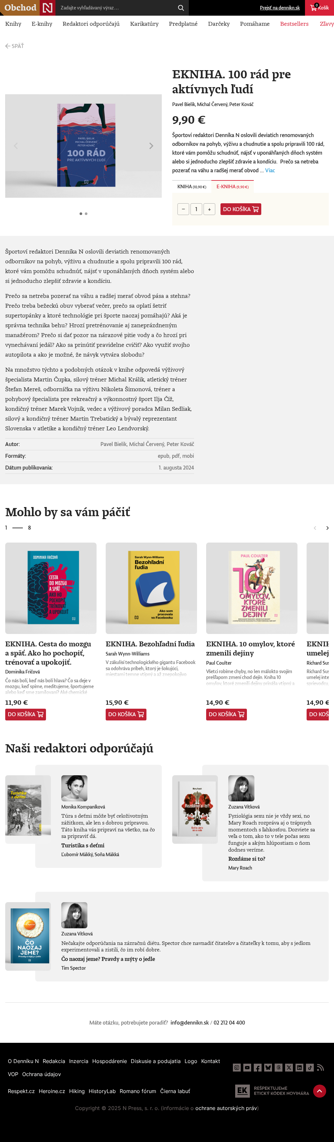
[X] (289, 1067)
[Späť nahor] (319, 1091)
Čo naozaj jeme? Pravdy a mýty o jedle (108, 959)
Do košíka (237, 209)
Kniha (191, 186)
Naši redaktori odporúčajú (79, 748)
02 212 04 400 (229, 1022)
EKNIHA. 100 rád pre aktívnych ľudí (81, 213)
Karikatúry (144, 23)
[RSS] (320, 1067)
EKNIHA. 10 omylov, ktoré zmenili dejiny (250, 648)
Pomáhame (255, 23)
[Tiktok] (310, 1067)
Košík (322, 7)
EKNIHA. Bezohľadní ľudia (150, 643)
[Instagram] (237, 1067)
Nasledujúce (151, 145)
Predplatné (183, 23)
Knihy (13, 23)
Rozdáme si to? (246, 858)
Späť (18, 46)
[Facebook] (257, 1067)
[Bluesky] (268, 1067)
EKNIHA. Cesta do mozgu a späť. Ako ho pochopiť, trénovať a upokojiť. (48, 652)
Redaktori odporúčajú (91, 23)
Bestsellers (294, 23)
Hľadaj (181, 8)
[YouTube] (247, 1067)
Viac (270, 170)
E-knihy (42, 23)
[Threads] (278, 1067)
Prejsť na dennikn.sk (280, 8)
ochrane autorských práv (226, 1108)
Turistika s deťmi (82, 845)
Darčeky (219, 23)
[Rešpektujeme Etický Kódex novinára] (272, 1091)
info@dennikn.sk (190, 1022)
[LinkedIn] (299, 1067)
